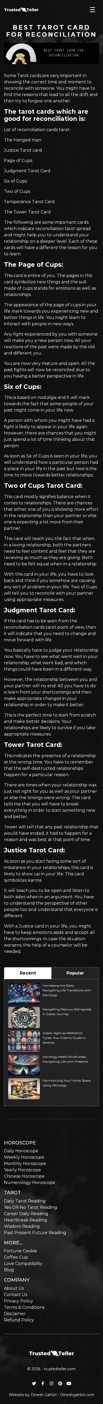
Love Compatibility (23, 1263)
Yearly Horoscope (22, 1169)
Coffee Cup (16, 1257)
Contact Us (15, 1294)
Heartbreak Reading (25, 1219)
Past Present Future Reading (35, 1232)
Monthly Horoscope (25, 1163)
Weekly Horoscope (24, 1157)
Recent (28, 973)
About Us (14, 1288)
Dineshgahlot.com (77, 1394)
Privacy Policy (18, 1300)
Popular (75, 973)
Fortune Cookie (20, 1250)
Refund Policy (19, 1319)
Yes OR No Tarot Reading (30, 1207)
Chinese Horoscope (24, 1176)
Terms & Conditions (24, 1307)
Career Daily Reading (26, 1213)
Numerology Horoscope (29, 1182)
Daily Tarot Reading (25, 1201)
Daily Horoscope (21, 1150)
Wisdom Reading (22, 1226)
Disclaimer (15, 1313)
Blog (9, 1269)
